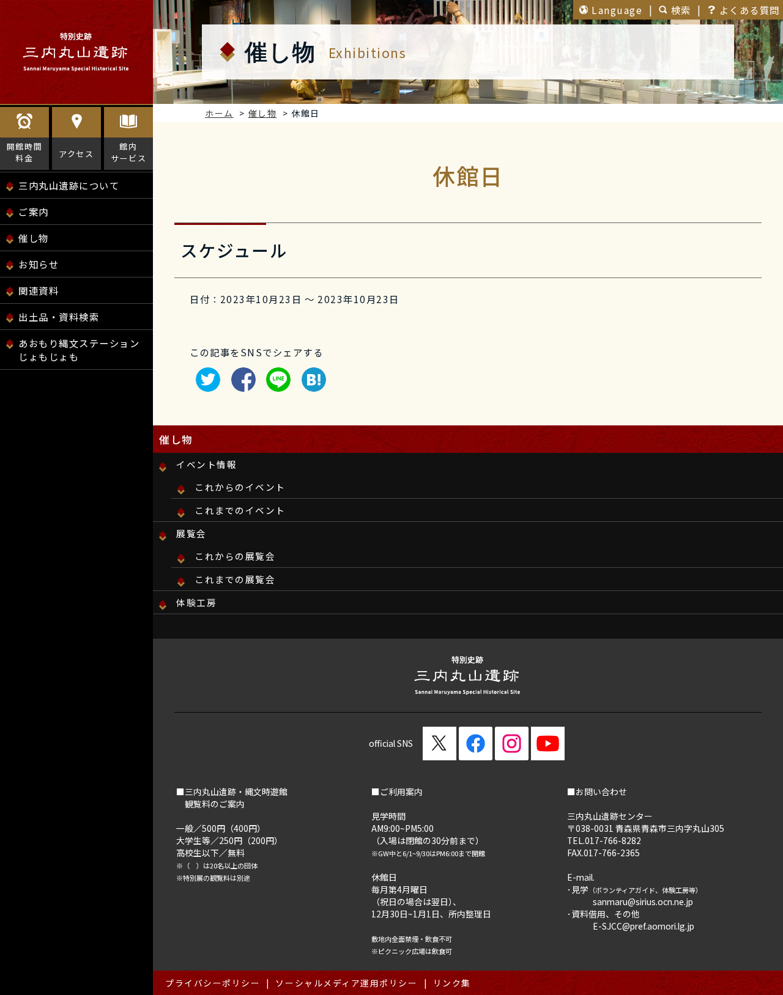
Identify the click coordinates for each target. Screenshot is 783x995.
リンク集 (452, 983)
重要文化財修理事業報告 (81, 380)
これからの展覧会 (235, 555)
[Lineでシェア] (275, 385)
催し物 (33, 237)
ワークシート (43, 394)
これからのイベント (240, 486)
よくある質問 (749, 10)
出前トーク (38, 420)
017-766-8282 (613, 840)
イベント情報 (206, 464)
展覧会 (191, 533)
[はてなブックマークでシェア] (310, 385)
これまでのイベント (240, 510)
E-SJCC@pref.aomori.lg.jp (643, 926)
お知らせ (38, 264)
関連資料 (38, 290)
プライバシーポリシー (212, 983)
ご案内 (33, 211)
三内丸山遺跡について (68, 185)
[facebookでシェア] (240, 385)
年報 (36, 394)
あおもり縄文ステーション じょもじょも (78, 349)
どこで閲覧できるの (71, 420)
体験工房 (196, 602)
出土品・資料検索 (58, 316)
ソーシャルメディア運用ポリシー (346, 983)
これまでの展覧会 (235, 579)
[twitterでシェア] (205, 385)
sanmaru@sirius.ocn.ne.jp (643, 901)
